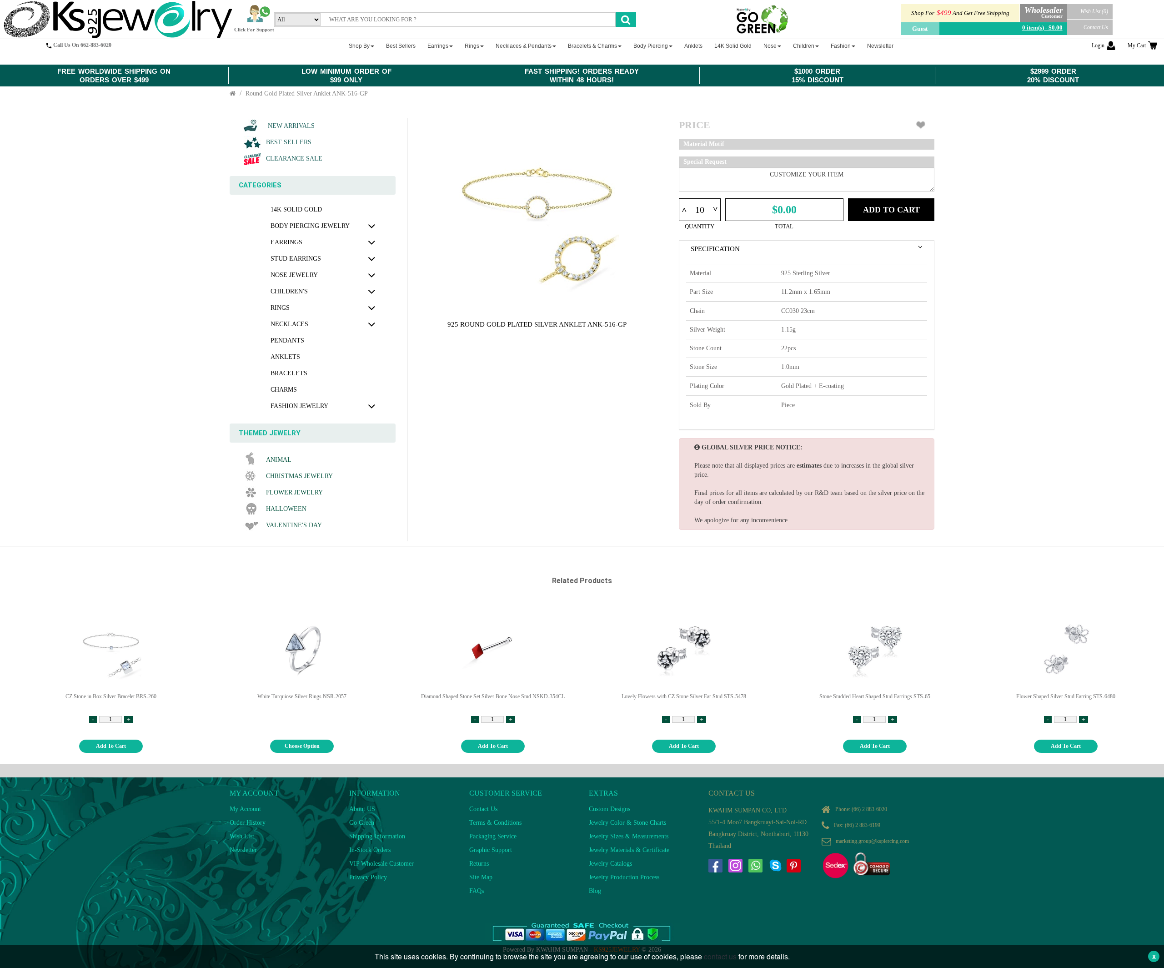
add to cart (111, 746)
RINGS (280, 307)
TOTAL (784, 226)
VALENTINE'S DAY (294, 525)
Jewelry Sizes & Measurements (628, 836)
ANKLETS (285, 356)
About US (362, 809)
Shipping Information (377, 836)
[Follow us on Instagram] (735, 865)
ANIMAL (278, 459)
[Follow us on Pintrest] (793, 865)
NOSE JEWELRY (294, 275)
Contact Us (1096, 27)
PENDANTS (287, 340)
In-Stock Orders (370, 850)
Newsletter (243, 850)
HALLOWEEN (286, 508)
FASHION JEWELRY (299, 406)
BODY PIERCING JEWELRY (310, 225)
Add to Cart (891, 209)
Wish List (242, 836)
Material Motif (703, 144)
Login (1098, 45)
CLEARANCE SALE (294, 158)
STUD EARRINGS (296, 258)
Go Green (361, 822)
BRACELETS (289, 373)
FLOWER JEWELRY (294, 492)
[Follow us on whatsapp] (755, 865)
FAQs (476, 890)
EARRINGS (286, 242)
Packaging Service (493, 836)
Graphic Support (490, 850)
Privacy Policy (368, 877)
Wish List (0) (1094, 11)
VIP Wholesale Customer (381, 863)
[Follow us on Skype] (775, 865)
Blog (595, 890)
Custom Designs (609, 809)
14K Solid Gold (296, 209)
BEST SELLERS (288, 142)
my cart (1137, 45)
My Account (245, 809)
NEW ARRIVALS (290, 125)
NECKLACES (289, 324)
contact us (720, 956)
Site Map (480, 877)
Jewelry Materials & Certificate (629, 850)
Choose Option (302, 746)
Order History (248, 822)
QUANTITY (699, 226)
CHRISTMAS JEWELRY (299, 476)
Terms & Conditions (495, 822)
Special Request (705, 161)
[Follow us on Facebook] (715, 865)
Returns (479, 863)
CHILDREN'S (289, 291)
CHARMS (284, 389)
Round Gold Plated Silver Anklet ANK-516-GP (307, 93)
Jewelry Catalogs (610, 863)
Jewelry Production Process (624, 877)
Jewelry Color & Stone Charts (627, 822)
